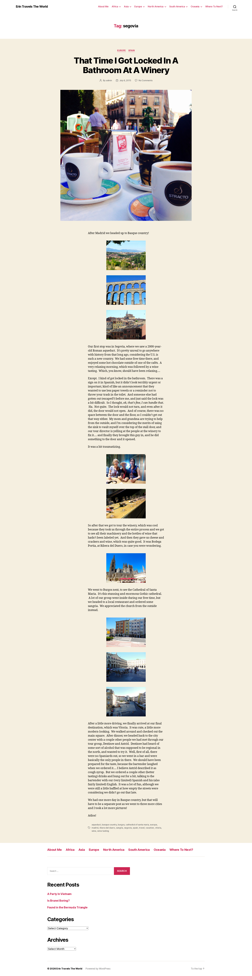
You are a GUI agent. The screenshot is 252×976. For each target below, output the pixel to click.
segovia (128, 827)
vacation (150, 827)
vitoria (158, 827)
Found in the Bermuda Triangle (67, 907)
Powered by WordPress (98, 968)
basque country (109, 824)
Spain (131, 50)
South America (177, 6)
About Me (103, 6)
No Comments (145, 80)
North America (155, 6)
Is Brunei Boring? (58, 900)
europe (153, 824)
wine (94, 831)
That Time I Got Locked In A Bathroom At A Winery (126, 65)
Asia (126, 6)
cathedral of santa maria (137, 824)
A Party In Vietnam (59, 894)
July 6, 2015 (125, 80)
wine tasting (103, 831)
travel (142, 827)
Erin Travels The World (32, 6)
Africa (115, 6)
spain (135, 827)
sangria (119, 827)
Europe (138, 6)
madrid (95, 827)
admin (109, 80)
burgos (121, 824)
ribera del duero (107, 827)
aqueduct (96, 824)
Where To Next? (214, 6)
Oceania (195, 6)
